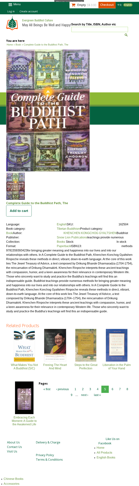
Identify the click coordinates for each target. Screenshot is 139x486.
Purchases (42, 436)
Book (18, 44)
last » (97, 395)
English (128, 5)
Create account (29, 11)
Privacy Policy (45, 455)
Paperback (64, 246)
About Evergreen (18, 436)
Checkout (107, 5)
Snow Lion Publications (72, 237)
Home (10, 44)
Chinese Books (13, 478)
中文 (119, 5)
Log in (11, 11)
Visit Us (12, 451)
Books (61, 241)
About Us (13, 442)
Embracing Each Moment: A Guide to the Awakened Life (24, 421)
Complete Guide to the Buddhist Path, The (37, 203)
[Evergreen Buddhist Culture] (12, 28)
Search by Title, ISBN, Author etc (93, 24)
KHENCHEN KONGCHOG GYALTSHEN (90, 233)
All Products (104, 452)
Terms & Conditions (49, 460)
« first (46, 389)
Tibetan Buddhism (68, 228)
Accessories (11, 483)
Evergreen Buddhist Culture (37, 20)
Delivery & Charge (48, 442)
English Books (106, 457)
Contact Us (14, 447)
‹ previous (62, 389)
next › (84, 395)
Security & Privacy (47, 449)
